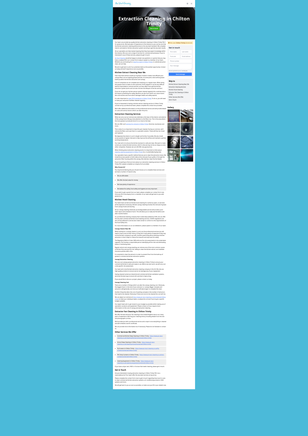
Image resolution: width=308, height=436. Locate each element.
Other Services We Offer (176, 97)
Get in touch (154, 28)
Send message (180, 74)
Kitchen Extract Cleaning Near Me (179, 84)
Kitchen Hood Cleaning (176, 90)
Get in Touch (172, 100)
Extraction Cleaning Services (177, 87)
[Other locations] (187, 3)
